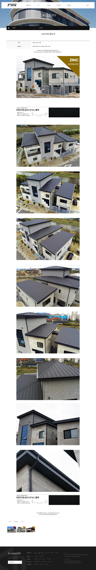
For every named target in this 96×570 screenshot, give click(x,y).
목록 (17, 521)
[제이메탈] (12, 5)
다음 (22, 521)
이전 (10, 521)
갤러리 (14, 28)
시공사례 (41, 28)
